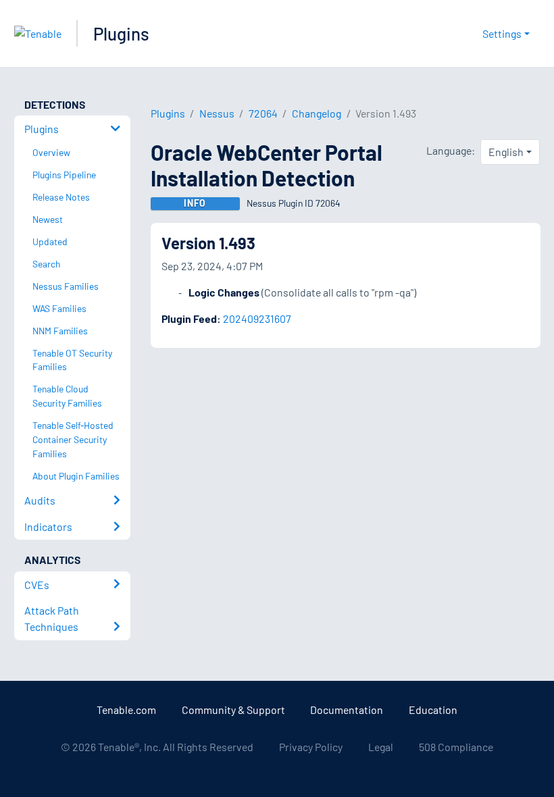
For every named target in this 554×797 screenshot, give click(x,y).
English (506, 151)
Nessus (216, 113)
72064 (263, 113)
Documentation (346, 709)
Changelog (316, 113)
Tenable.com (126, 709)
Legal (380, 746)
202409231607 (257, 318)
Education (433, 709)
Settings (502, 33)
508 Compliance (456, 746)
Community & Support (233, 709)
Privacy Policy (311, 746)
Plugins (121, 33)
